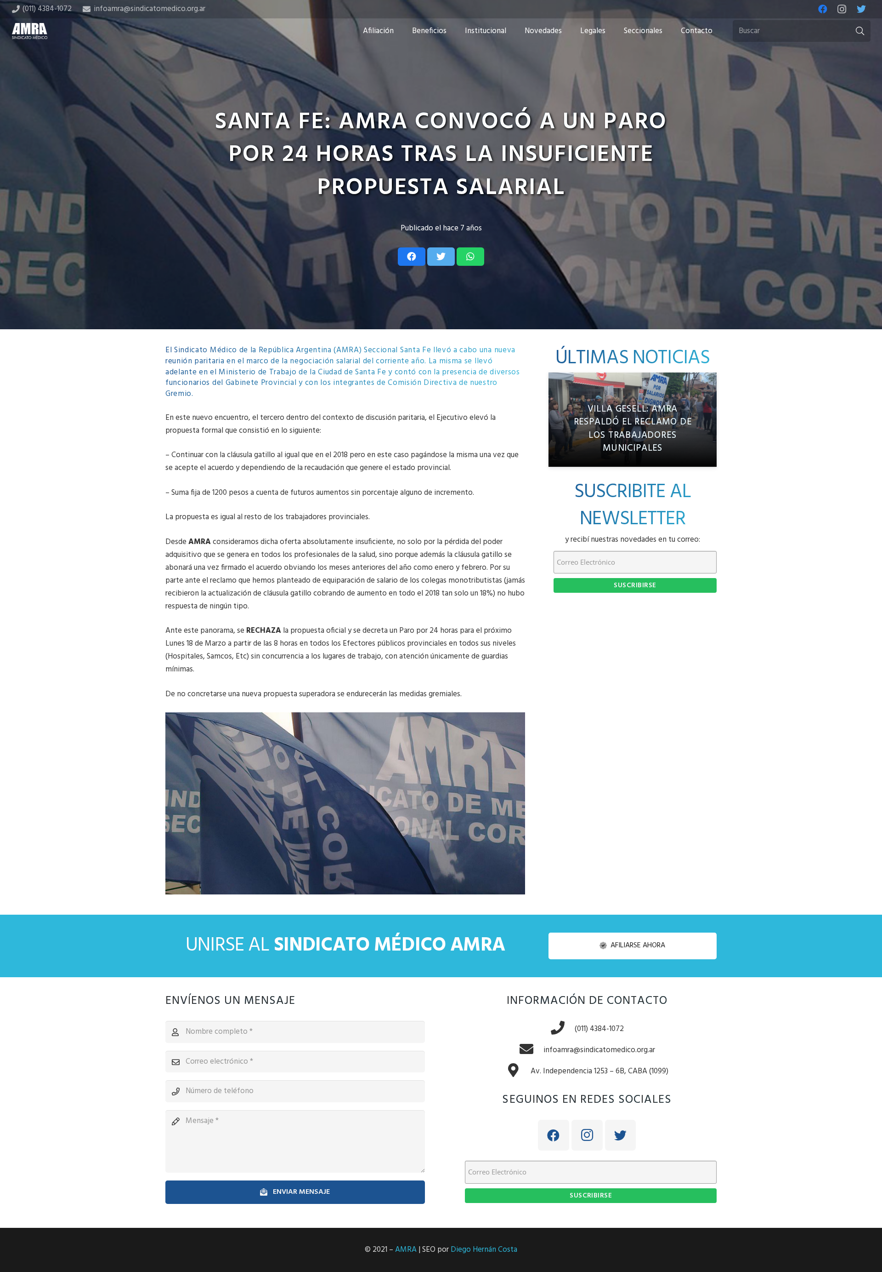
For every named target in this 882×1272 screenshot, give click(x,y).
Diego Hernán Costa (484, 1249)
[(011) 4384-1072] (562, 1029)
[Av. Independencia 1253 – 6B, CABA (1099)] (518, 1071)
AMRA (406, 1249)
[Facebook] (823, 9)
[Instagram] (842, 9)
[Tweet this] (441, 256)
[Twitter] (861, 9)
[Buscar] (860, 31)
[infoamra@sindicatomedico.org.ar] (531, 1050)
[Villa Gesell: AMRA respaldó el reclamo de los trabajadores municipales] (632, 419)
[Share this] (411, 256)
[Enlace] (30, 31)
